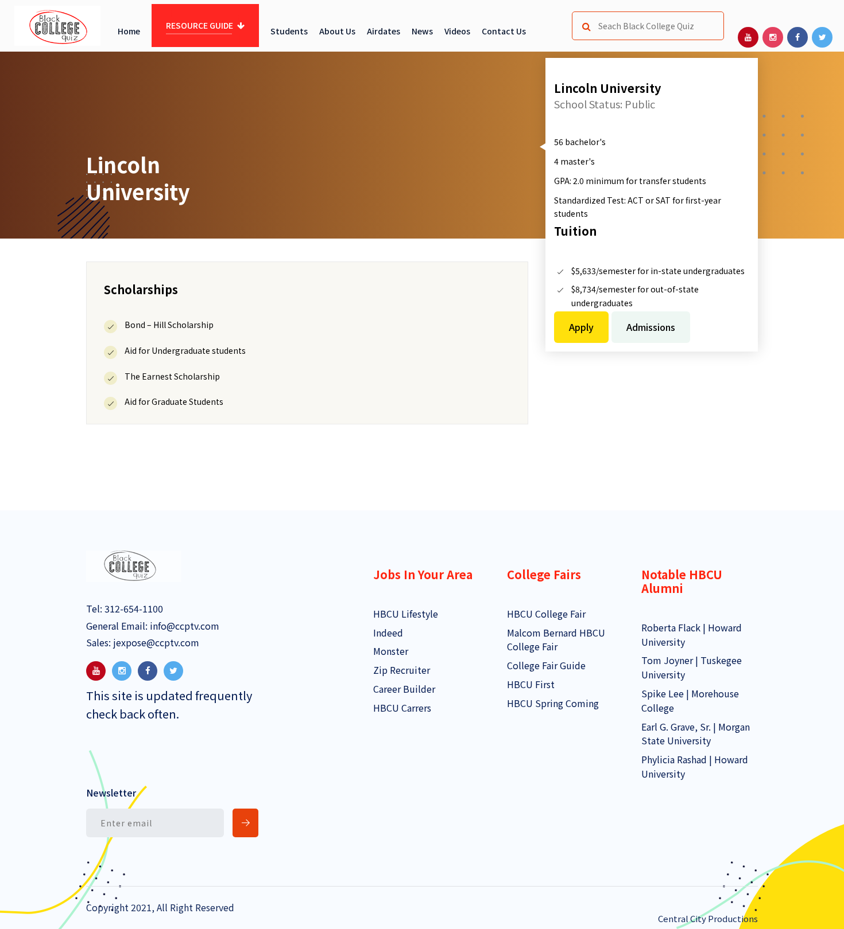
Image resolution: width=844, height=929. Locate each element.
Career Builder (404, 689)
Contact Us (504, 31)
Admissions (650, 327)
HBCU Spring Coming (553, 703)
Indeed (388, 632)
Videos (457, 31)
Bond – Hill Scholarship (169, 324)
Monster (390, 651)
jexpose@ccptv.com (155, 642)
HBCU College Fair (546, 613)
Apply (581, 327)
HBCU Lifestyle (405, 613)
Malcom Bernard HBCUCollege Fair (556, 640)
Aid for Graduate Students (174, 401)
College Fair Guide (546, 665)
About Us (337, 31)
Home (129, 31)
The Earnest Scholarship (172, 376)
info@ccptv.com (183, 626)
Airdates (383, 31)
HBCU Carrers (402, 708)
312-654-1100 (132, 608)
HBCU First (531, 684)
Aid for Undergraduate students (185, 350)
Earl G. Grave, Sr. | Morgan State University (695, 734)
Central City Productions (708, 918)
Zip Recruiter (401, 670)
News (422, 31)
